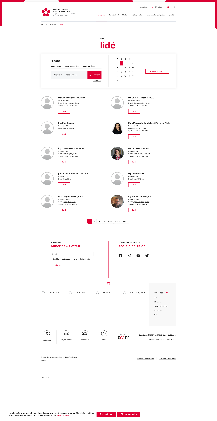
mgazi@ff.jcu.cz (138, 179)
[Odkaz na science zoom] (123, 335)
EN (174, 7)
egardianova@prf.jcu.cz (141, 154)
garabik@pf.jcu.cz (139, 128)
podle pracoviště (72, 66)
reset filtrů (97, 81)
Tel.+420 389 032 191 (157, 339)
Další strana (107, 221)
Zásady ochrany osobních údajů (77, 259)
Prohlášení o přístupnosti (167, 359)
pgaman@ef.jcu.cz (69, 128)
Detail (64, 111)
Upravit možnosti (63, 415)
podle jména (56, 66)
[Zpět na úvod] (58, 12)
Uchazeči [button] (80, 292)
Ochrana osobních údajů (145, 359)
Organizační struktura (157, 71)
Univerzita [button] (101, 15)
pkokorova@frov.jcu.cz (141, 103)
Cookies (43, 360)
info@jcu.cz (171, 339)
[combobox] (143, 7)
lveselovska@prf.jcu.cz (71, 103)
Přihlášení (158, 7)
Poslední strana (121, 221)
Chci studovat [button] (114, 15)
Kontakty (171, 15)
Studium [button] (125, 15)
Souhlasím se (71, 259)
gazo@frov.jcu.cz (69, 202)
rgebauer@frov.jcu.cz (141, 202)
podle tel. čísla (89, 66)
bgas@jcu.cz (67, 179)
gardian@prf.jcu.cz (70, 154)
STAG (156, 298)
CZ (168, 7)
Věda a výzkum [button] (137, 15)
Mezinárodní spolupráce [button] (156, 15)
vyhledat (96, 75)
